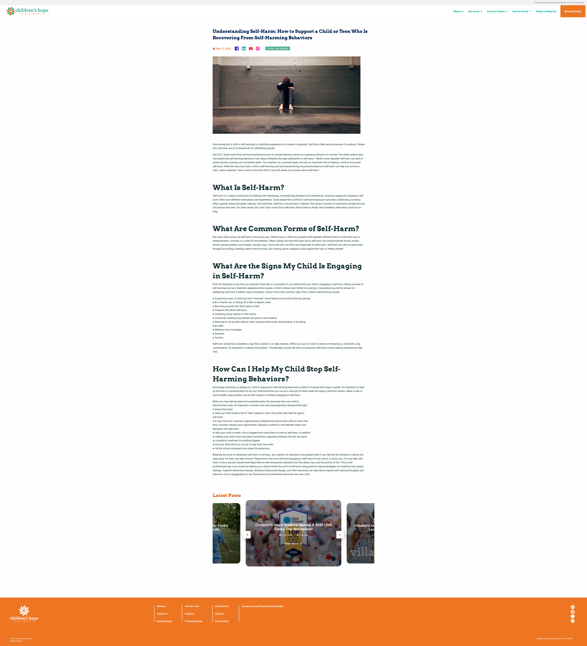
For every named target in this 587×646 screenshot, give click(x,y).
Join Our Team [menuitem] (496, 11)
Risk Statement (164, 621)
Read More (291, 543)
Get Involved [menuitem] (520, 11)
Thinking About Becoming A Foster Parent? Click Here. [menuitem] (560, 2)
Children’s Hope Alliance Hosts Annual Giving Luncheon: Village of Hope (293, 527)
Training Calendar (193, 621)
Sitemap (161, 606)
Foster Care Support (277, 48)
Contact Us (162, 614)
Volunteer (189, 614)
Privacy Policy (222, 621)
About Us (219, 614)
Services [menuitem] (474, 11)
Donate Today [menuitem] (573, 11)
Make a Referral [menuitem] (546, 11)
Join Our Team (192, 606)
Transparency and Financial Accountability (262, 606)
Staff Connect (222, 606)
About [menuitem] (457, 11)
